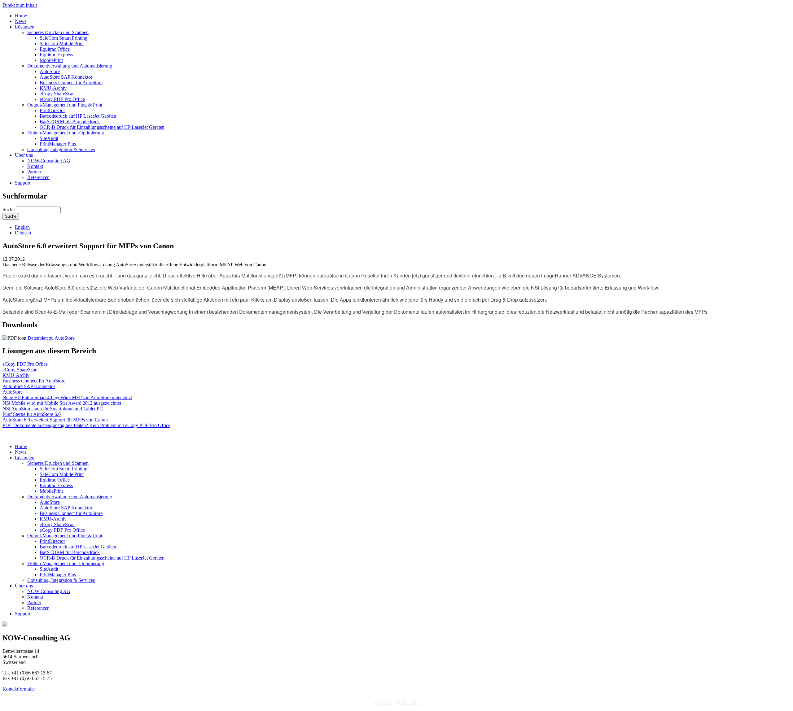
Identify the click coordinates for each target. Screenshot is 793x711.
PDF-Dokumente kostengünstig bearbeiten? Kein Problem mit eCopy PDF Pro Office (86, 425)
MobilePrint (51, 60)
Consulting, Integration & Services (61, 149)
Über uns (24, 155)
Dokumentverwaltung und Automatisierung (69, 65)
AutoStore (50, 71)
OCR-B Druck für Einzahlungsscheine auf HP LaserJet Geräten (102, 127)
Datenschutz (409, 702)
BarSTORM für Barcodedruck (70, 121)
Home (21, 15)
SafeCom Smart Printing (63, 38)
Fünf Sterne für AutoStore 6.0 (31, 414)
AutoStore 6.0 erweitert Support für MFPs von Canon (55, 419)
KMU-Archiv (53, 88)
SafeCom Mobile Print (62, 43)
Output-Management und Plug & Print (64, 104)
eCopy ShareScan (57, 93)
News (20, 21)
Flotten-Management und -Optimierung (65, 132)
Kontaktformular (18, 688)
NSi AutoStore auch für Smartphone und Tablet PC (52, 408)
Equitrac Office (55, 49)
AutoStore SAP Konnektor (66, 77)
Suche (9, 209)
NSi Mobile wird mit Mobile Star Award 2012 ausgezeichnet (61, 403)
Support (22, 182)
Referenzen (38, 177)
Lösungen (24, 26)
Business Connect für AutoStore (71, 82)
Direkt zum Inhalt (19, 5)
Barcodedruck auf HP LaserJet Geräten (78, 116)
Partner (34, 171)
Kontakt (35, 166)
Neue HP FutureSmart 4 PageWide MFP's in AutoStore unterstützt (67, 397)
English (22, 227)
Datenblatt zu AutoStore (51, 338)
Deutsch (23, 232)
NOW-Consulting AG (48, 160)
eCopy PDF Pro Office (62, 99)
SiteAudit (49, 138)
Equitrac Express (56, 54)
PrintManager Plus (58, 143)
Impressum (382, 702)
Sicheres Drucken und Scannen (58, 32)
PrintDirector (52, 110)
